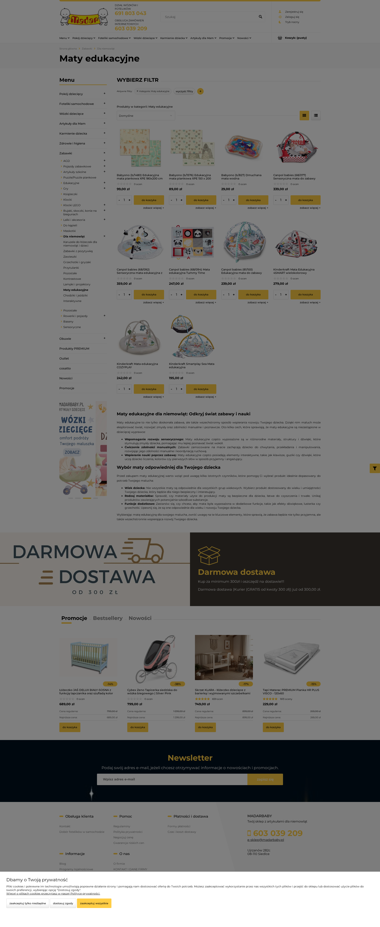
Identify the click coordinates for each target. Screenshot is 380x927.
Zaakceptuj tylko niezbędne (28, 903)
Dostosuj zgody (63, 903)
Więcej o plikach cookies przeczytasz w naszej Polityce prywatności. (53, 893)
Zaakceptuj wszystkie (94, 903)
